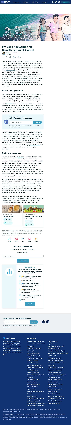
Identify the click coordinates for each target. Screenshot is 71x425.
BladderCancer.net (32, 360)
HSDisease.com (31, 396)
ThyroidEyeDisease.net (55, 401)
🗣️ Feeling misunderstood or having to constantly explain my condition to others (30, 285)
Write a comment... (8, 256)
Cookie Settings (57, 409)
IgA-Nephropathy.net (33, 401)
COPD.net (30, 377)
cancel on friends (32, 165)
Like (9, 240)
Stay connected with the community (17, 318)
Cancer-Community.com (34, 365)
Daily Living (35, 2)
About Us (5, 409)
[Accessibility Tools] (56, 2)
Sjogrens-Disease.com (55, 389)
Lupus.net (51, 344)
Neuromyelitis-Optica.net (56, 363)
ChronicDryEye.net (32, 370)
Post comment (23, 261)
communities (20, 157)
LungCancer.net (53, 341)
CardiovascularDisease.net (35, 367)
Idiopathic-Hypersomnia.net (35, 398)
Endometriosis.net (32, 382)
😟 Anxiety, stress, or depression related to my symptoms (31, 277)
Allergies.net (30, 346)
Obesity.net (51, 365)
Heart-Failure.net (32, 386)
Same (35, 240)
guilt (18, 138)
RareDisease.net (53, 382)
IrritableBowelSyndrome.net (35, 406)
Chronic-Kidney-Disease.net (35, 375)
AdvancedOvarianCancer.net (36, 344)
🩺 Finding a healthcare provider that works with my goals (31, 296)
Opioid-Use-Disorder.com (56, 367)
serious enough (10, 70)
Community (16, 2)
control (20, 82)
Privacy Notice (32, 325)
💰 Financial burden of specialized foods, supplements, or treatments (31, 291)
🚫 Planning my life (27, 280)
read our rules (18, 249)
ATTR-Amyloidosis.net (33, 356)
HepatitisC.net (31, 389)
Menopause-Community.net (56, 351)
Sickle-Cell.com (53, 386)
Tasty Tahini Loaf (8, 216)
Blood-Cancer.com (32, 363)
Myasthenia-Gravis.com (55, 360)
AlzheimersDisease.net (34, 348)
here (22, 235)
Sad (22, 240)
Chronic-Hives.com (33, 372)
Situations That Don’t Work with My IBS (33, 217)
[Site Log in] (59, 2)
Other (23, 299)
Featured (44, 2)
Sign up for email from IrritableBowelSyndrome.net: (20, 118)
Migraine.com (52, 356)
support (4, 111)
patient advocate (34, 145)
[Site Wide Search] (53, 2)
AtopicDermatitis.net (33, 353)
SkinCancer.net (52, 391)
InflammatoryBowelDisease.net (36, 403)
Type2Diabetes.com (54, 403)
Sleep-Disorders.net (54, 394)
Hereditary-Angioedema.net (35, 391)
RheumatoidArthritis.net (55, 384)
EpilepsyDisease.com (33, 384)
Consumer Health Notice (32, 409)
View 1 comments (22, 252)
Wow (29, 240)
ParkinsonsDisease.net (55, 370)
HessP (8, 52)
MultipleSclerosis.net (54, 358)
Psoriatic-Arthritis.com (55, 379)
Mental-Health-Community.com (58, 353)
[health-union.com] (9, 338)
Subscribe (37, 122)
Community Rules (7, 411)
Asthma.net (30, 351)
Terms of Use (18, 127)
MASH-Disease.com (54, 348)
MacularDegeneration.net (56, 346)
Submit (30, 304)
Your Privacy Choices (46, 409)
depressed (9, 103)
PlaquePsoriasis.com (54, 372)
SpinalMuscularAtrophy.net (56, 398)
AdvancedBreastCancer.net (35, 341)
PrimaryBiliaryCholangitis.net (57, 375)
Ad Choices (17, 411)
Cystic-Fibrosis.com (33, 379)
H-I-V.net (29, 394)
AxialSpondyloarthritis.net (35, 358)
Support (16, 240)
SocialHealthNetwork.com (56, 396)
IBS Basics (25, 2)
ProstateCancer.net (54, 377)
